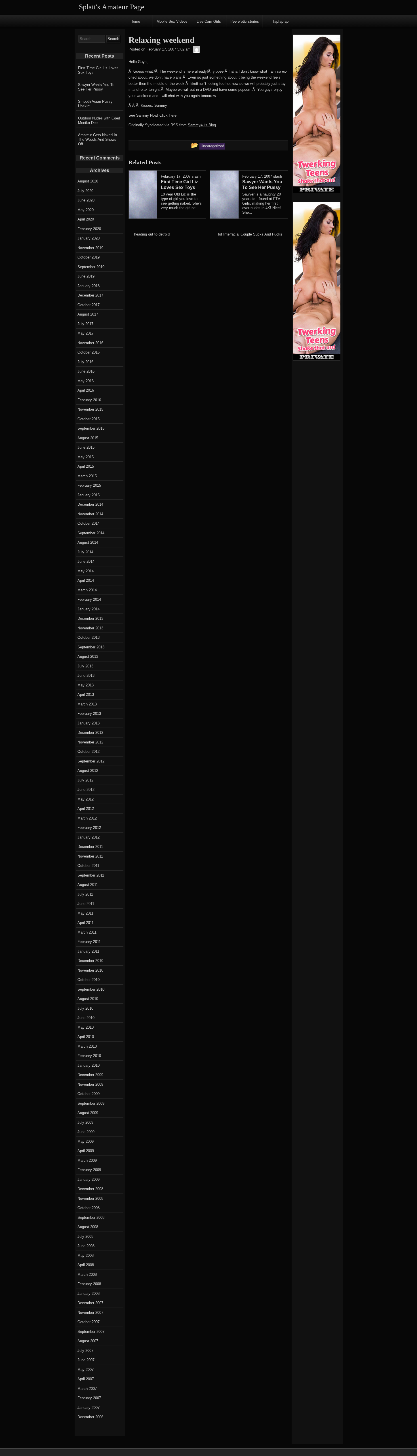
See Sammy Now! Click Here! (153, 115)
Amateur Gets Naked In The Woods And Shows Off (97, 139)
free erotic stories (244, 21)
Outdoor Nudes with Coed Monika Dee (99, 120)
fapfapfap (280, 21)
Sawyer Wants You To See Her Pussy (96, 87)
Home (135, 21)
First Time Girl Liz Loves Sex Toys (98, 70)
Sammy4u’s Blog (202, 125)
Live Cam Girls (209, 21)
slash (196, 176)
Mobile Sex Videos (172, 21)
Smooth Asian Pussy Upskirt (95, 103)
